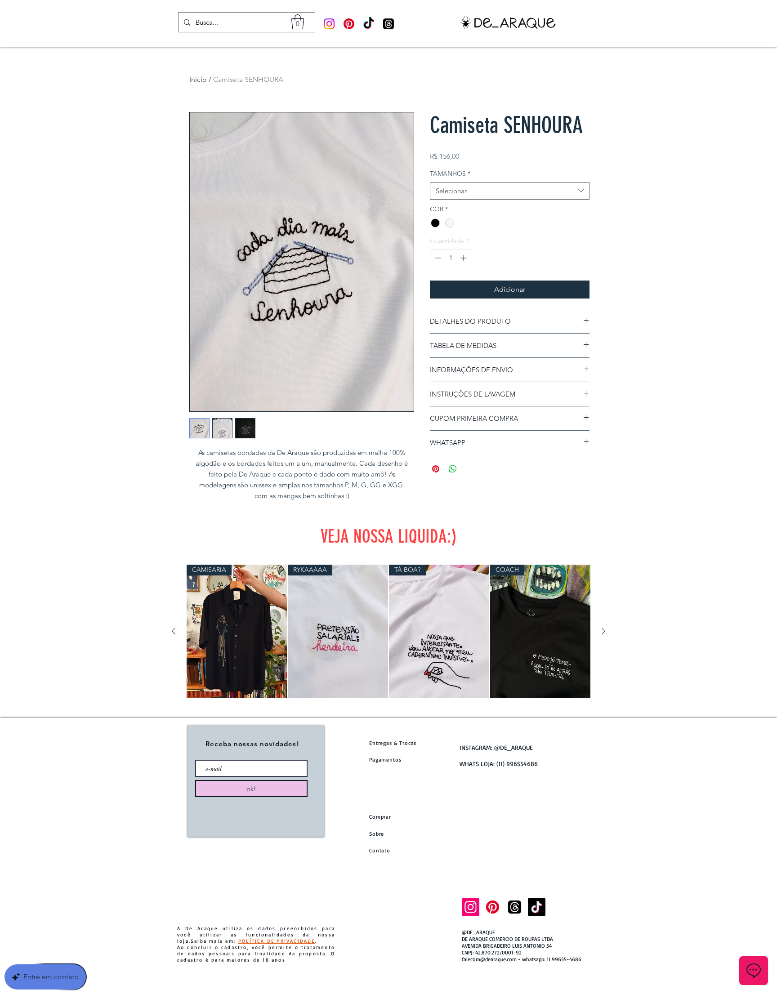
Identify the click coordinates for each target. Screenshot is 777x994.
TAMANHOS (450, 173)
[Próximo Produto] (603, 631)
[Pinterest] (349, 24)
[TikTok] (369, 24)
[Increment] (464, 258)
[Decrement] (436, 258)
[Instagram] (329, 24)
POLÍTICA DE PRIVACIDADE (276, 941)
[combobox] (509, 191)
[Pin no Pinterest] (435, 469)
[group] (388, 631)
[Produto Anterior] (173, 631)
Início (198, 79)
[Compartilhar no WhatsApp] (452, 469)
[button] (297, 21)
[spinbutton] (450, 258)
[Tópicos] (388, 24)
